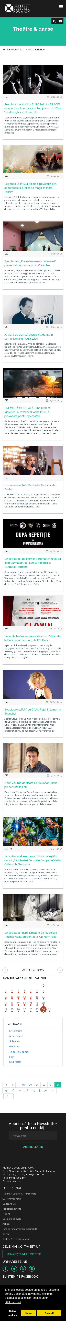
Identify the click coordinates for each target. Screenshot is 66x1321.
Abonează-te (33, 1146)
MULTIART (15, 1062)
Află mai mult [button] (13, 1302)
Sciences (14, 1041)
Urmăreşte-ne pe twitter (24, 1254)
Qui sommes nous (12, 1199)
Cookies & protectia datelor (16, 1239)
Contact (6, 1234)
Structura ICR (9, 1204)
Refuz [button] (28, 1313)
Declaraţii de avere (12, 1219)
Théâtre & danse (19, 1051)
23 (51, 1084)
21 (37, 1084)
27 (19, 1090)
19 (23, 1084)
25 (6, 1090)
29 (33, 1090)
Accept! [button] (49, 1313)
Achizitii (6, 1224)
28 (26, 1090)
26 (12, 1090)
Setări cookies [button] (12, 1313)
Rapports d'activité (12, 1209)
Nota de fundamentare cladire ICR (20, 1229)
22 (44, 1084)
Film (11, 1057)
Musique (14, 1046)
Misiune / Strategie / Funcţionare (19, 1194)
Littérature (15, 1031)
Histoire (6, 1214)
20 (30, 1084)
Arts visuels (16, 1036)
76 (45, 1090)
